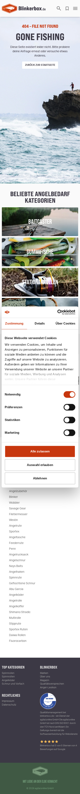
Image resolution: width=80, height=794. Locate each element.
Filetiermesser (18, 514)
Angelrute (15, 525)
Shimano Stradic (20, 612)
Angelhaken (16, 571)
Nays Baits (16, 566)
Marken (44, 673)
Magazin (44, 680)
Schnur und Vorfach (13, 684)
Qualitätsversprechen (52, 684)
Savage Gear (17, 508)
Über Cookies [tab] (65, 323)
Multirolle (15, 618)
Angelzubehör (18, 491)
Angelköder (16, 594)
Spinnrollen (8, 676)
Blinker (13, 497)
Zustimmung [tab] (14, 323)
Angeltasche (17, 537)
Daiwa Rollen (17, 635)
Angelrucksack (18, 554)
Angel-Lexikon (48, 687)
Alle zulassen (40, 451)
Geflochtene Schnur (22, 583)
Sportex (14, 531)
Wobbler (14, 502)
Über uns (45, 676)
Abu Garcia (16, 589)
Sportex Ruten (18, 629)
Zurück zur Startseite (40, 65)
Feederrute (16, 543)
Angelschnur (17, 560)
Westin (13, 520)
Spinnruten (8, 673)
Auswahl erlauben (40, 465)
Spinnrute (15, 577)
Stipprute (15, 623)
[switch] (69, 407)
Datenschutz (9, 705)
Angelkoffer (16, 606)
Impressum (8, 701)
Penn (12, 548)
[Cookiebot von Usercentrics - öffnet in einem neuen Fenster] (57, 312)
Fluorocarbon (17, 641)
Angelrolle (15, 600)
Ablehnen (40, 478)
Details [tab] (40, 323)
